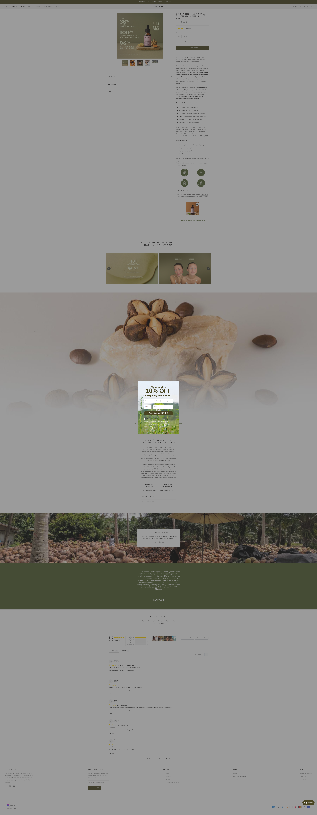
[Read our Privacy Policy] (172, 422)
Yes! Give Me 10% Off (158, 413)
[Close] (177, 383)
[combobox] (148, 407)
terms (163, 427)
